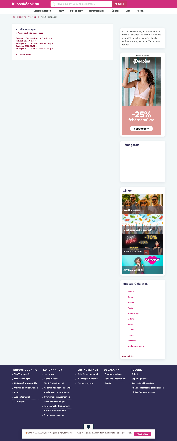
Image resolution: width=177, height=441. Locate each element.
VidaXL (131, 319)
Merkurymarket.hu (136, 346)
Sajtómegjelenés (139, 378)
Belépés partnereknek (88, 374)
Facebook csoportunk (115, 378)
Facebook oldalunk (114, 374)
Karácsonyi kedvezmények (57, 406)
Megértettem (142, 434)
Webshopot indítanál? (88, 378)
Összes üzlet (128, 356)
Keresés (119, 4)
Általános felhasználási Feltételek (148, 388)
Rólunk (135, 374)
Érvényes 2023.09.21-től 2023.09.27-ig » (34, 48)
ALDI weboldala (23, 54)
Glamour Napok (51, 378)
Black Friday (76, 10)
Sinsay (131, 302)
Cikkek (127, 190)
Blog (128, 10)
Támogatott (131, 145)
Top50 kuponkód (22, 374)
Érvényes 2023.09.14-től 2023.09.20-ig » (34, 43)
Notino (131, 291)
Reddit (108, 383)
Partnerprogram (85, 383)
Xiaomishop (133, 313)
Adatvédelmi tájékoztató (104, 433)
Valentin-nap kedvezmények (57, 388)
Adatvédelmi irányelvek (143, 383)
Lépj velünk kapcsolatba (143, 392)
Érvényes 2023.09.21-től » (28, 46)
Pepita (130, 308)
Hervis (130, 335)
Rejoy (130, 324)
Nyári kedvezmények (54, 415)
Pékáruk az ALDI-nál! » (26, 41)
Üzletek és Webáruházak (26, 388)
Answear (132, 340)
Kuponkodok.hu (19, 17)
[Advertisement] (142, 164)
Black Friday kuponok (54, 383)
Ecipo (130, 297)
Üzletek (115, 10)
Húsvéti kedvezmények (55, 410)
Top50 (60, 10)
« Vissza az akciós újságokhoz (29, 33)
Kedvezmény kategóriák (25, 383)
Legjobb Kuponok (42, 10)
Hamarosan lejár (97, 10)
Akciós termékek (22, 397)
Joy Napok (49, 374)
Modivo (131, 330)
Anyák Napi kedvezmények (57, 392)
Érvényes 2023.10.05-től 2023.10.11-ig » (34, 38)
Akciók (140, 10)
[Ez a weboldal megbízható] (88, 428)
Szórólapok (33, 17)
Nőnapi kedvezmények (55, 401)
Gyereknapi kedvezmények (57, 397)
